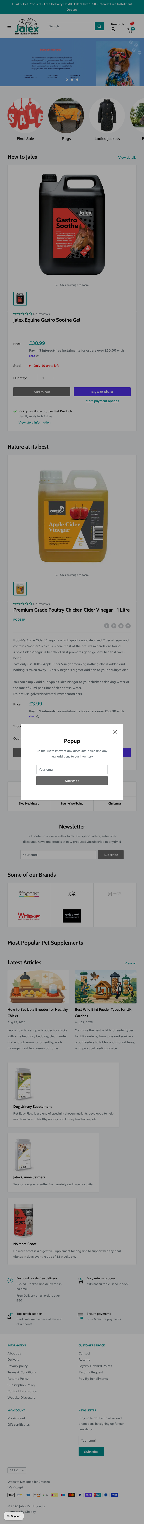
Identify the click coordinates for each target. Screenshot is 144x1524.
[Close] (115, 731)
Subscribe (72, 781)
